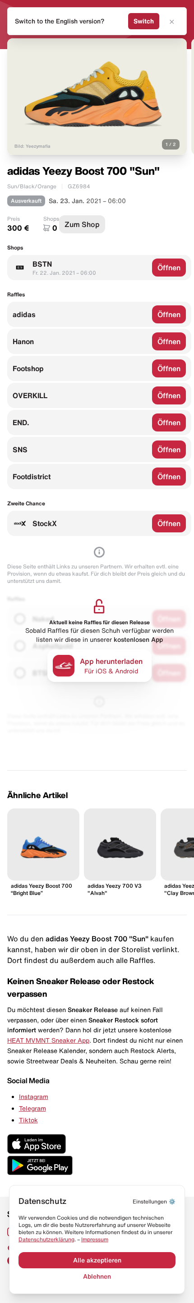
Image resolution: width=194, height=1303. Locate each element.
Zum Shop (82, 224)
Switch (144, 21)
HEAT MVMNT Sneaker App (48, 1040)
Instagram (33, 1097)
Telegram (32, 1108)
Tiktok (28, 1120)
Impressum (94, 1239)
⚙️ (154, 1201)
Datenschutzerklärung (46, 1239)
